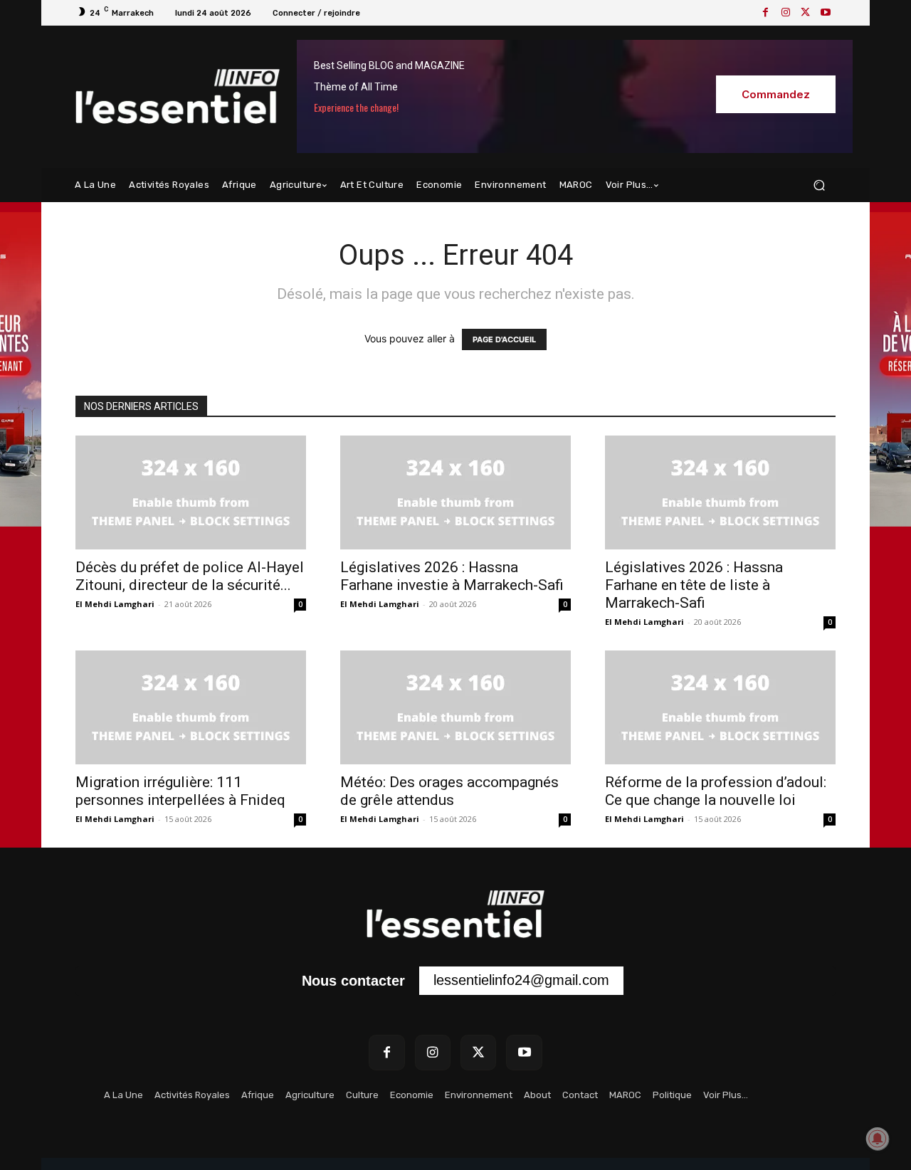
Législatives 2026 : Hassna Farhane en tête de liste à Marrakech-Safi (694, 585)
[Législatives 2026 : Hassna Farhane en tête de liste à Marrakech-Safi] (720, 492)
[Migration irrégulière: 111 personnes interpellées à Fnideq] (190, 707)
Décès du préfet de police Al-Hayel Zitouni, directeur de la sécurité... (189, 576)
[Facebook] (766, 13)
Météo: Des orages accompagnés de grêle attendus (449, 791)
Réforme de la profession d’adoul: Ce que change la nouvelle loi (715, 791)
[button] (819, 185)
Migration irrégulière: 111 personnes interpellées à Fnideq (180, 791)
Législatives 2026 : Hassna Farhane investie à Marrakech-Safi (452, 576)
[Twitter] (806, 13)
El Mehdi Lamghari (114, 604)
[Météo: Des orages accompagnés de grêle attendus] (455, 707)
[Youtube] (826, 13)
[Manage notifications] (877, 1138)
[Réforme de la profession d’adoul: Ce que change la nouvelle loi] (720, 707)
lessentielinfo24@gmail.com (521, 980)
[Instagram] (786, 13)
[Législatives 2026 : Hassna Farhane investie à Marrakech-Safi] (455, 492)
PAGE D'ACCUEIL (504, 339)
